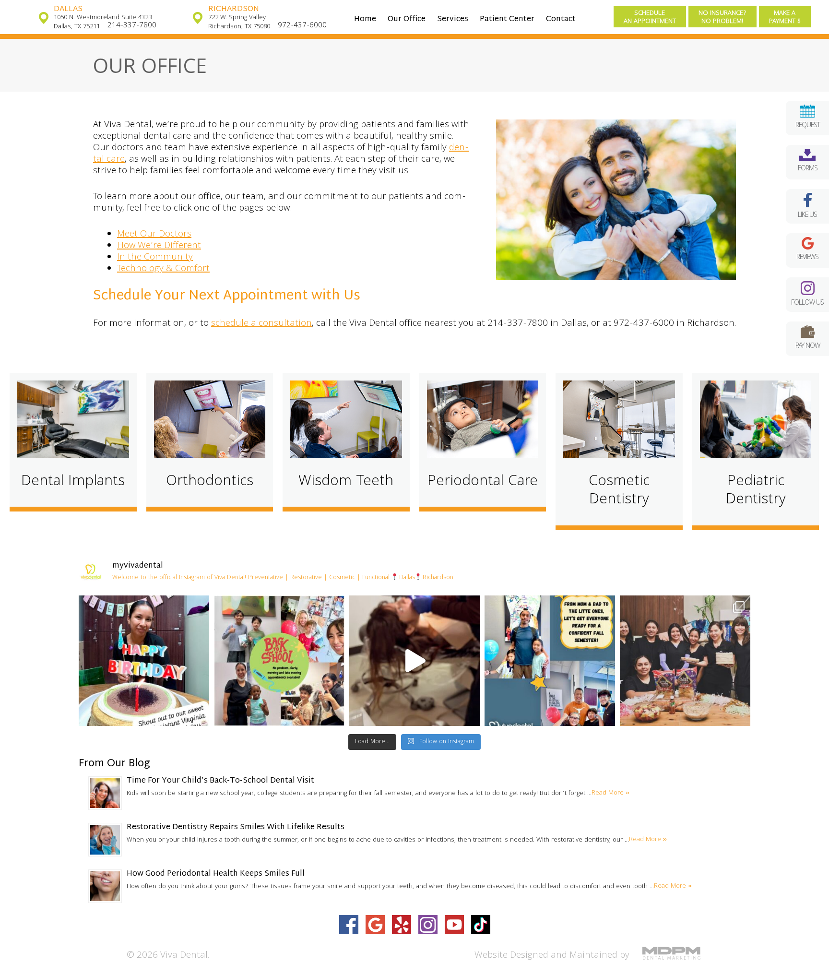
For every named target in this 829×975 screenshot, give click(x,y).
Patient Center (507, 19)
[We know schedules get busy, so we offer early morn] (279, 660)
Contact (561, 19)
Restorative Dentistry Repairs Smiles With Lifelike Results (235, 827)
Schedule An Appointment (650, 17)
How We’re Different (159, 246)
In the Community (155, 257)
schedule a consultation (261, 324)
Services (452, 19)
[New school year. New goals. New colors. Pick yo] (414, 660)
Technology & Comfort (163, 269)
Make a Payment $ (785, 17)
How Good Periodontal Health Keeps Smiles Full (216, 874)
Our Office (407, 19)
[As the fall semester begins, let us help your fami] (550, 660)
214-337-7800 (131, 26)
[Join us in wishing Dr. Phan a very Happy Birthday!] (685, 660)
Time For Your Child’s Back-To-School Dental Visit (220, 781)
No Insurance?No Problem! (722, 17)
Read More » (610, 793)
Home (365, 19)
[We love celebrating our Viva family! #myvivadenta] (144, 660)
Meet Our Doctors (154, 234)
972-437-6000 (302, 26)
